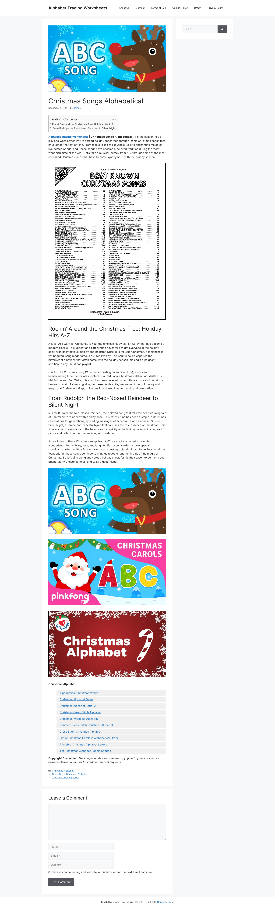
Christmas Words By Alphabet (79, 718)
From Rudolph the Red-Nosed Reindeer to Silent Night (84, 128)
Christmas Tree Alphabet (65, 777)
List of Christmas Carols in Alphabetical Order (89, 738)
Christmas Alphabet (63, 770)
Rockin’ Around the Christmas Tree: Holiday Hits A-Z (82, 124)
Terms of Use (158, 7)
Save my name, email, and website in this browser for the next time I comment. (102, 872)
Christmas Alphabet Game (76, 699)
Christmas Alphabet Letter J (78, 705)
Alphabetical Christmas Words (79, 693)
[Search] (222, 29)
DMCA (197, 7)
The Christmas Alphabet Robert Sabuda (85, 750)
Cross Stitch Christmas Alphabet (80, 731)
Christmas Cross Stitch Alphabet (80, 712)
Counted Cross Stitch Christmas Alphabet (86, 725)
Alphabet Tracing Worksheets (77, 8)
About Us (124, 7)
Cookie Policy (180, 7)
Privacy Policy (215, 7)
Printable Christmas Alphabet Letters (83, 744)
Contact (140, 7)
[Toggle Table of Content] (112, 119)
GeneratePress (165, 902)
